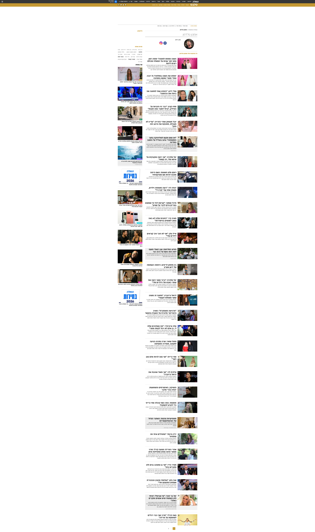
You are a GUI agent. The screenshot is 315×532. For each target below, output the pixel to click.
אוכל (159, 1)
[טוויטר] (121, 5)
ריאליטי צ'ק (171, 26)
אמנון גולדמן (183, 30)
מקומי (187, 5)
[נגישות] (2, 2)
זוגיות (119, 49)
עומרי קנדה (139, 59)
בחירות (178, 1)
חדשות (189, 1)
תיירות (148, 1)
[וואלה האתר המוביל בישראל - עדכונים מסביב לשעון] (196, 1)
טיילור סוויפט (121, 52)
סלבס (167, 1)
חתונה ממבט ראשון (131, 52)
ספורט (184, 1)
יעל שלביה (139, 54)
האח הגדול (185, 26)
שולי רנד (140, 61)
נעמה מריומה (139, 56)
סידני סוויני (127, 56)
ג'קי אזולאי (129, 49)
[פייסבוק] (119, 5)
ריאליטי (183, 5)
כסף (163, 1)
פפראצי (161, 5)
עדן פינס (159, 26)
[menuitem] (188, 2)
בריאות (154, 1)
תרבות (172, 1)
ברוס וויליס (134, 49)
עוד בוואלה (139, 65)
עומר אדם (165, 26)
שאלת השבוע (167, 5)
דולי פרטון (123, 49)
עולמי (178, 5)
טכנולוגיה (141, 1)
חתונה (140, 52)
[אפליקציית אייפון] (123, 5)
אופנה (135, 1)
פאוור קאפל (131, 59)
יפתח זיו (133, 54)
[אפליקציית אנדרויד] (126, 5)
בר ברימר (140, 49)
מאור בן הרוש (127, 54)
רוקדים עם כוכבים (122, 59)
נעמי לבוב (133, 56)
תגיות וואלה (138, 46)
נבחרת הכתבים (193, 30)
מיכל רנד (120, 54)
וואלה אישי (173, 5)
